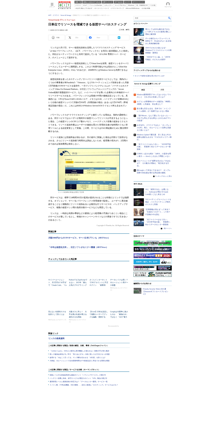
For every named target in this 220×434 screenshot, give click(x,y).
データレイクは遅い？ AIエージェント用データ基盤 (120, 282)
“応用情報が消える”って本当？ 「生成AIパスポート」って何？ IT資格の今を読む (158, 212)
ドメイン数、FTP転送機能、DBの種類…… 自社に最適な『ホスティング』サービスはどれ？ (84, 385)
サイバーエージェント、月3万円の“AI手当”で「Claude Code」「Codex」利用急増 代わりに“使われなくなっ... (57, 285)
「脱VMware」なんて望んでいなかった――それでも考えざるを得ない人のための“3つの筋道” (154, 118)
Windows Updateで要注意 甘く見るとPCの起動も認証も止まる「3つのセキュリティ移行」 (154, 137)
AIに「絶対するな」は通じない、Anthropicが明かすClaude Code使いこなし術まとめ (157, 191)
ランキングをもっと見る (163, 176)
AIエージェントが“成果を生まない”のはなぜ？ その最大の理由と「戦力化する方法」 (154, 163)
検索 (169, 18)
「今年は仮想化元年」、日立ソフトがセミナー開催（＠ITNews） (78, 247)
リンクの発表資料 (56, 338)
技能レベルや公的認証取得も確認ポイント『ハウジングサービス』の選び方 (78, 375)
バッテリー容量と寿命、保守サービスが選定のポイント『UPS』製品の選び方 (78, 378)
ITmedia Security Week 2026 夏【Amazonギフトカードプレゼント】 (155, 291)
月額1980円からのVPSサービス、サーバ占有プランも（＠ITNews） (79, 238)
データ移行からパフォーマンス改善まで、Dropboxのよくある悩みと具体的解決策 (158, 41)
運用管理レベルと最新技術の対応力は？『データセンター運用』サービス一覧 (79, 382)
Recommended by (113, 326)
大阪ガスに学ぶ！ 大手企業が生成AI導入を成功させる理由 (78, 314)
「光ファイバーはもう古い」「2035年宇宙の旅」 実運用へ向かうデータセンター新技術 (154, 146)
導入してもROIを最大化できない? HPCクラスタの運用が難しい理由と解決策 (158, 31)
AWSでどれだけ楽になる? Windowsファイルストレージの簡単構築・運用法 (158, 50)
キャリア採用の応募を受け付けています (150, 76)
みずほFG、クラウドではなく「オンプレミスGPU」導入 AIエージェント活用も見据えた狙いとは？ (154, 127)
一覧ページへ (167, 228)
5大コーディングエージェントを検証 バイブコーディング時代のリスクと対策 (158, 201)
